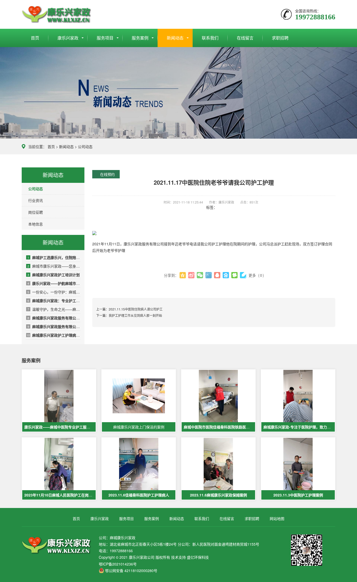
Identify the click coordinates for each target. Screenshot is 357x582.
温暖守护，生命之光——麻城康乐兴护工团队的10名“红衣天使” (53, 309)
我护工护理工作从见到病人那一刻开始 (135, 315)
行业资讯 (35, 200)
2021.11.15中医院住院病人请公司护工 (136, 309)
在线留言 (245, 38)
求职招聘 (280, 38)
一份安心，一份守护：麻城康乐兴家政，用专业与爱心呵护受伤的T (53, 292)
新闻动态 (175, 38)
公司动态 (85, 146)
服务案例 (140, 38)
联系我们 (210, 38)
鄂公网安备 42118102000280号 (131, 570)
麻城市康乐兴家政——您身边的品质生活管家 (53, 266)
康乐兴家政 (67, 38)
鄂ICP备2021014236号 (118, 564)
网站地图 (277, 518)
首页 (35, 38)
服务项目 (105, 38)
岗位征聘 (35, 212)
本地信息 (35, 224)
